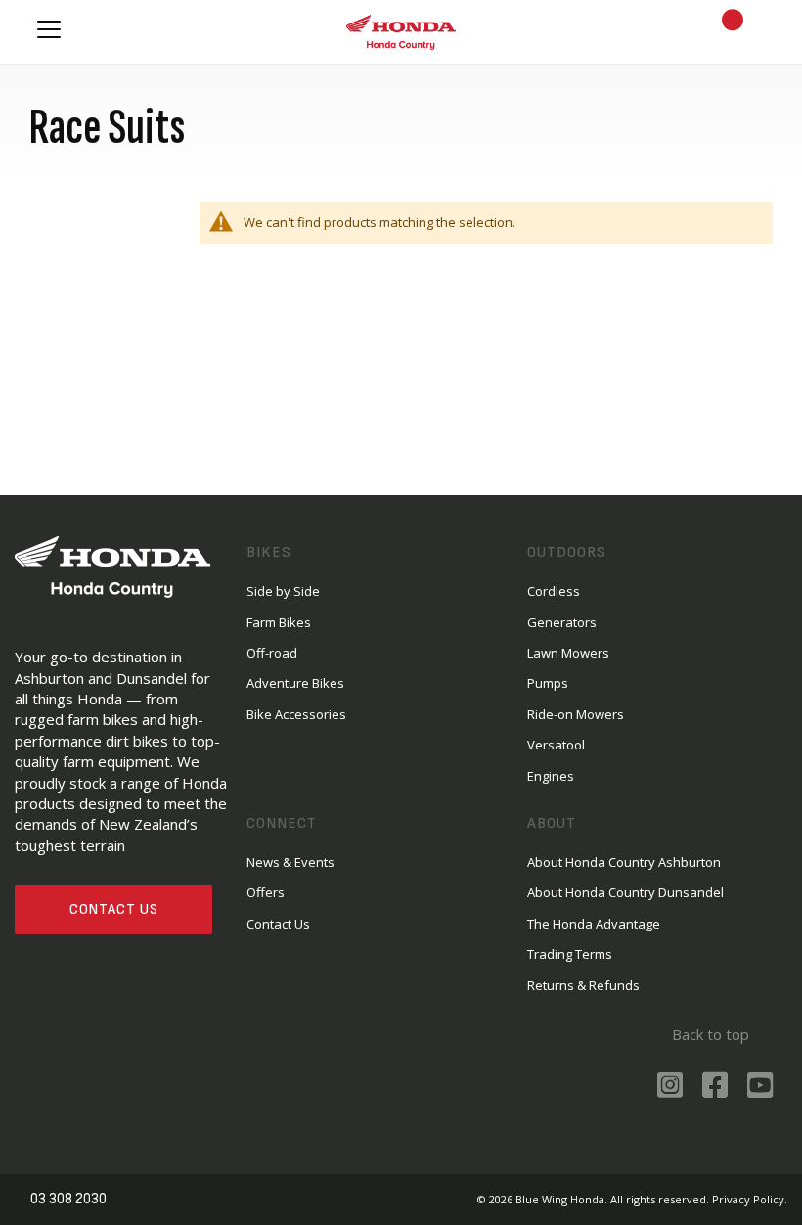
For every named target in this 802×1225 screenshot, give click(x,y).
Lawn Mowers (568, 652)
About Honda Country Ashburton (624, 862)
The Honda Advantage (593, 923)
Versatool (556, 744)
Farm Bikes (278, 622)
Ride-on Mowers (575, 714)
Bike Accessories (296, 714)
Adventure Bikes (295, 683)
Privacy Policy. (749, 1199)
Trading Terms (569, 954)
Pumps (547, 683)
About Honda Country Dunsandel (625, 892)
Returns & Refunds (583, 985)
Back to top (710, 1034)
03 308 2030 (68, 1199)
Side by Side (283, 591)
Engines (550, 776)
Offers (265, 892)
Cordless (553, 591)
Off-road (271, 652)
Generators (562, 622)
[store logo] (401, 31)
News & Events (290, 862)
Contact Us (113, 909)
